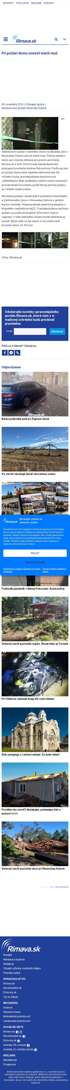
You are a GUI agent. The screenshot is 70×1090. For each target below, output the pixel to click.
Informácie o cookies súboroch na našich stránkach (22, 570)
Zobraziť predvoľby (35, 562)
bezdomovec (9, 108)
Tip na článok (10, 996)
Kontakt (49, 3)
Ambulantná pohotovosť (17, 1016)
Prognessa (9, 1064)
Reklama (36, 3)
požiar (21, 108)
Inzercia (7, 1007)
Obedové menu (12, 1012)
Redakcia (8, 963)
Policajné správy (35, 104)
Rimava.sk (9, 983)
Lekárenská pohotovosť (17, 1021)
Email (9, 331)
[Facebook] (5, 353)
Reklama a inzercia (14, 959)
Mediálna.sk (10, 1060)
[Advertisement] (35, 77)
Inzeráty (8, 3)
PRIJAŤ (35, 553)
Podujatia (22, 3)
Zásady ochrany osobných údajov (54, 570)
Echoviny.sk (9, 992)
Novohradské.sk (12, 987)
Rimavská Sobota (36, 108)
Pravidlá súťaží (11, 972)
